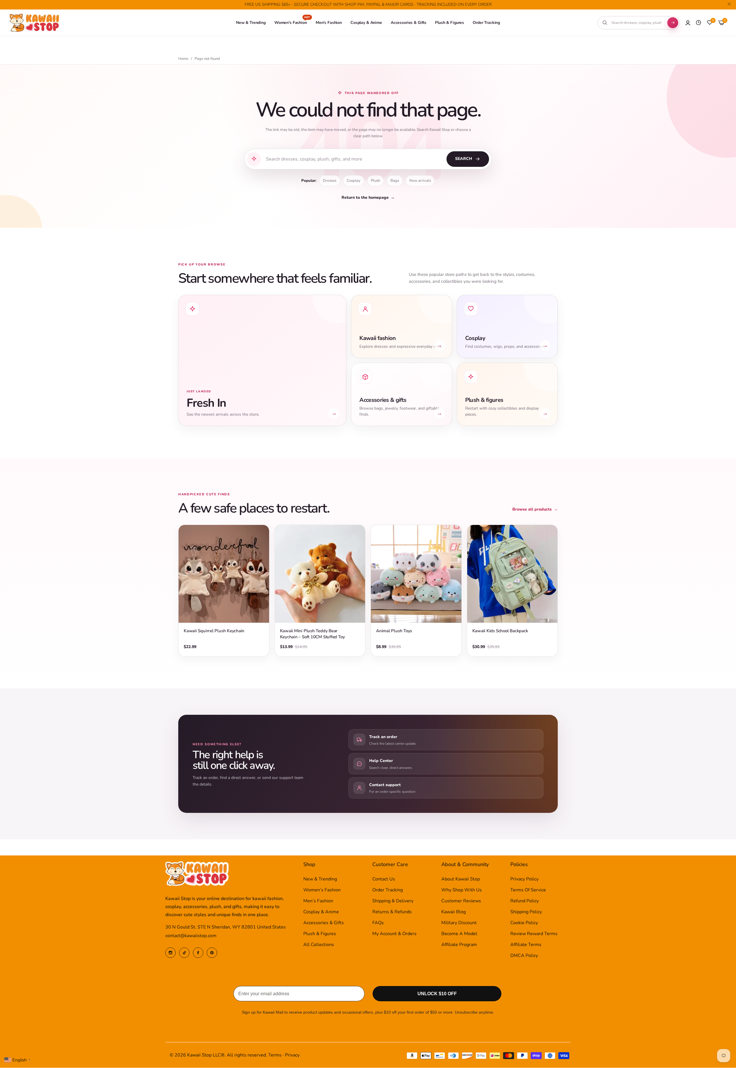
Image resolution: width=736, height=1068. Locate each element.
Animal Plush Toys (394, 631)
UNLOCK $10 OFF (437, 993)
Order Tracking (387, 890)
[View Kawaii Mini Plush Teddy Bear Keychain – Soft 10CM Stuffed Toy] (320, 574)
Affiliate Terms (525, 945)
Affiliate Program (459, 945)
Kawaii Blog (453, 912)
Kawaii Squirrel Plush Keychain (214, 631)
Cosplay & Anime (321, 912)
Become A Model (459, 934)
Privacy (292, 1055)
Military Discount (459, 923)
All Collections (318, 945)
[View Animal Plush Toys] (416, 574)
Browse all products (535, 509)
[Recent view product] (698, 22)
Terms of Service (528, 890)
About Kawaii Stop (460, 879)
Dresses (329, 180)
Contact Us (383, 879)
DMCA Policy (524, 956)
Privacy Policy (524, 879)
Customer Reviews (461, 901)
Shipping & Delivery (392, 901)
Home (183, 58)
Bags (394, 180)
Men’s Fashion (318, 901)
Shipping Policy (526, 912)
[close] (729, 4)
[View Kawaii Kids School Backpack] (512, 574)
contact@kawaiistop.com (190, 936)
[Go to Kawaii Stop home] (34, 23)
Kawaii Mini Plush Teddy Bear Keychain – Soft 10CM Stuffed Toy (312, 634)
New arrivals (420, 180)
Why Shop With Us (461, 890)
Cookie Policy (524, 923)
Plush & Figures (319, 934)
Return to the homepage (368, 197)
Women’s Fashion (322, 890)
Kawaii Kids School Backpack (500, 631)
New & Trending (320, 879)
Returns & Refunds (392, 912)
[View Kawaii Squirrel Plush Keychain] (224, 574)
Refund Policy (524, 901)
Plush (375, 180)
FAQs (378, 923)
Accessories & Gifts (323, 923)
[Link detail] (170, 952)
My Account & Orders (394, 934)
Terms (274, 1055)
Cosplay (354, 180)
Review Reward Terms (533, 934)
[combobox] (637, 22)
